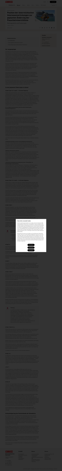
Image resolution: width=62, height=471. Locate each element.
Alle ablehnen (31, 250)
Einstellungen (31, 247)
